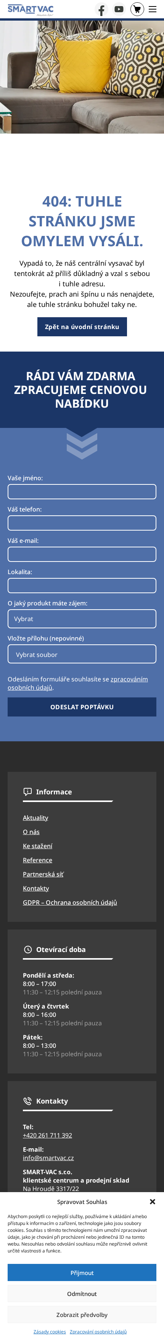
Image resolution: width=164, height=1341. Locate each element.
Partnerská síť (43, 874)
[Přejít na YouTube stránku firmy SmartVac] (119, 9)
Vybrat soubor (37, 654)
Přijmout (82, 1272)
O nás (31, 832)
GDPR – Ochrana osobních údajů (70, 902)
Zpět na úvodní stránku (82, 327)
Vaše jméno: (25, 478)
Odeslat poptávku (82, 707)
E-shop (137, 9)
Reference (37, 860)
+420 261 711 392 (47, 1135)
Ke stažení (37, 846)
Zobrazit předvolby (82, 1314)
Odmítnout (82, 1293)
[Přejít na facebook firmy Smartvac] (101, 9)
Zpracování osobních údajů (98, 1331)
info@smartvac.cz (48, 1158)
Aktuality (35, 817)
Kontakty (36, 888)
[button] (152, 1201)
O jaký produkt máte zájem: (47, 603)
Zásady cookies (50, 1331)
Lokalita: (20, 572)
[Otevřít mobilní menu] (152, 9)
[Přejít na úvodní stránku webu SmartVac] (30, 10)
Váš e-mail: (23, 540)
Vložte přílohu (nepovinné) (46, 638)
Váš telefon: (25, 509)
